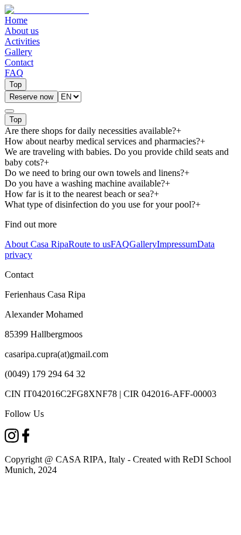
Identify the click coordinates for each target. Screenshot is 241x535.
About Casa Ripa (36, 244)
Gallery (143, 244)
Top (15, 84)
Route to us (89, 244)
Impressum (177, 244)
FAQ (120, 244)
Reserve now (31, 96)
